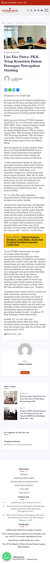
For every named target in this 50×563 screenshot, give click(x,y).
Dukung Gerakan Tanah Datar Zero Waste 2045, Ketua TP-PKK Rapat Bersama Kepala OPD (33, 398)
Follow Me (25, 372)
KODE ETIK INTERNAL (24, 485)
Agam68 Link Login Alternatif (22, 502)
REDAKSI (24, 474)
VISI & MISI (24, 489)
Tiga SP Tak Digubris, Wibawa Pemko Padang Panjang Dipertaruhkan (23, 545)
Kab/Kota (11, 23)
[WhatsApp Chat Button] (7, 556)
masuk (15, 444)
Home (3, 23)
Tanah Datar (20, 23)
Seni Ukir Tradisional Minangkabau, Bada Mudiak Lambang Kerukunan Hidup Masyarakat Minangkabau (26, 508)
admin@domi (17, 79)
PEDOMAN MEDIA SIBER (24, 478)
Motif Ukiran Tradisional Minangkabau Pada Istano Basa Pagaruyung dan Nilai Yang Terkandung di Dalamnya (26, 517)
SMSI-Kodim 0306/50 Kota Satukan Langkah (23, 530)
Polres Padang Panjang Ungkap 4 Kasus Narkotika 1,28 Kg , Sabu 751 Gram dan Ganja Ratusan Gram (23, 535)
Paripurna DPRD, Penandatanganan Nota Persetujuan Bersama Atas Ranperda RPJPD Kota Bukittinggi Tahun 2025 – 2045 (33, 415)
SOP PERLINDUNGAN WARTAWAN (24, 481)
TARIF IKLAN (24, 492)
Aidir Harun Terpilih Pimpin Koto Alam (23, 540)
